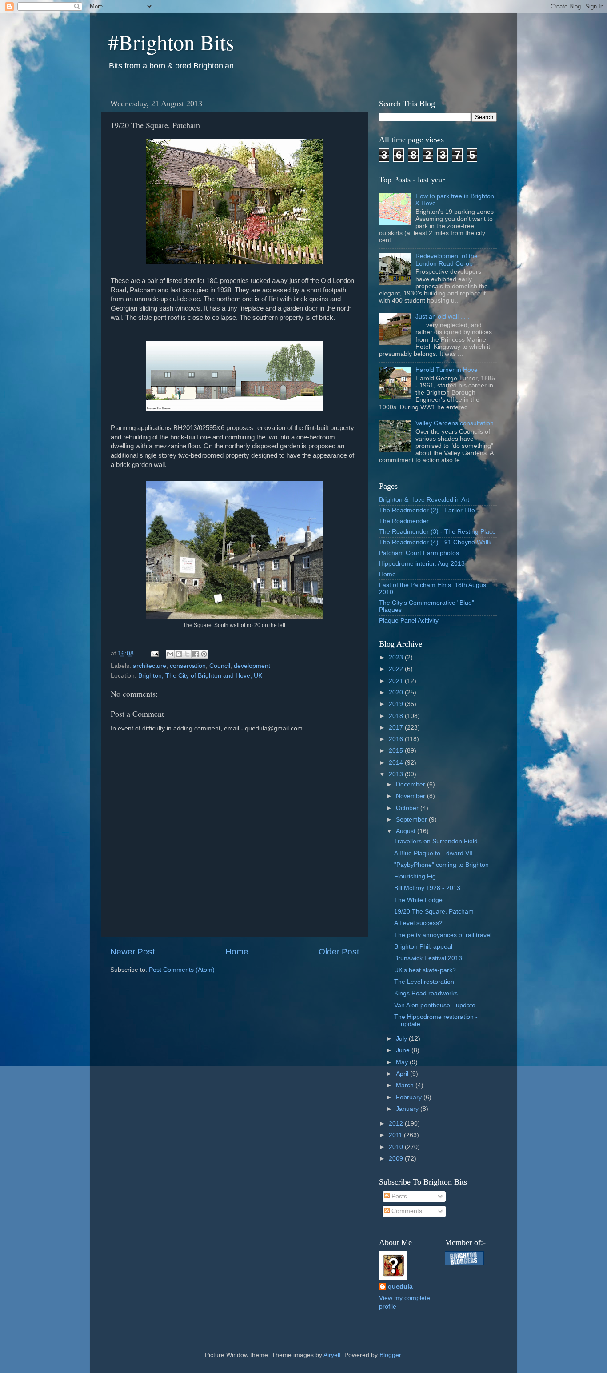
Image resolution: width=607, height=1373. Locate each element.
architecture (149, 666)
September (412, 819)
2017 (397, 727)
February (409, 1097)
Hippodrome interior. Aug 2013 (422, 563)
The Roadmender (404, 521)
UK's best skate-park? (425, 970)
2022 (397, 669)
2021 (397, 681)
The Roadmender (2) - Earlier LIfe (427, 510)
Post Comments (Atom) (182, 969)
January (408, 1109)
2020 (397, 692)
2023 (397, 657)
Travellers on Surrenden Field (436, 841)
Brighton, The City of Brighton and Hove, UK (200, 675)
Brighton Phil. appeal (423, 946)
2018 (397, 716)
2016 (397, 739)
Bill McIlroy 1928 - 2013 (427, 888)
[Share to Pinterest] (204, 654)
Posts (398, 1196)
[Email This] (170, 654)
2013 (397, 774)
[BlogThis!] (178, 654)
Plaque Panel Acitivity (409, 620)
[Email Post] (154, 653)
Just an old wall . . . (442, 316)
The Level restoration (424, 981)
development (252, 666)
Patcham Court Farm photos (419, 553)
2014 (397, 762)
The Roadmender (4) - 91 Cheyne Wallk (435, 542)
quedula (400, 1286)
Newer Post (132, 951)
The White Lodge (418, 900)
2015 (397, 750)
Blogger (390, 1355)
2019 (397, 704)
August (406, 831)
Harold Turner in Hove (446, 370)
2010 (397, 1147)
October (408, 808)
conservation (188, 666)
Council (219, 666)
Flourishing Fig (415, 876)
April (403, 1073)
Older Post (339, 951)
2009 (397, 1158)
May (403, 1062)
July (402, 1038)
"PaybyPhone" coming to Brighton (441, 865)
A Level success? (418, 923)
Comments (406, 1211)
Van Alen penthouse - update (434, 1005)
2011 (396, 1135)
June (403, 1050)
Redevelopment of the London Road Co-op (446, 260)
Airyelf (332, 1355)
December (411, 784)
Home (236, 951)
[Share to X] (187, 654)
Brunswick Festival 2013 (428, 958)
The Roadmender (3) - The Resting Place (437, 531)
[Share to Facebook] (195, 654)
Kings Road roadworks (426, 993)
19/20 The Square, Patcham (434, 911)
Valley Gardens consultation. (455, 423)
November (411, 796)
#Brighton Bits (171, 42)
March (405, 1085)
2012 (397, 1123)
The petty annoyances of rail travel (442, 935)
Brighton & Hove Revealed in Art (424, 499)
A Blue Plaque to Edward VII (433, 853)
